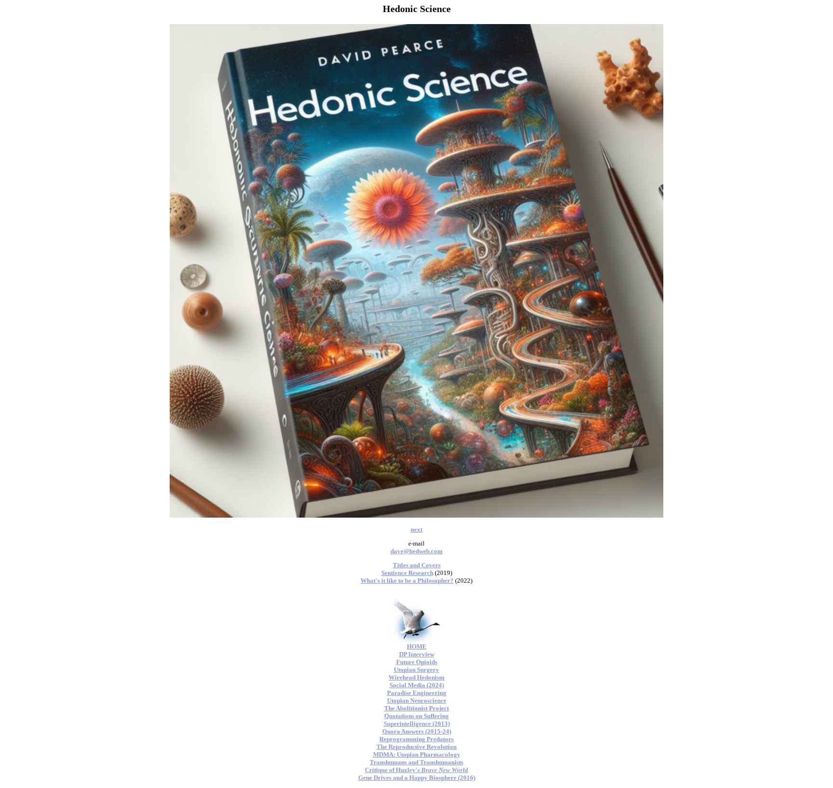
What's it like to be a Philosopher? (407, 580)
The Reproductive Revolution (416, 746)
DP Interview (416, 654)
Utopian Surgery (416, 669)
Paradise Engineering (416, 692)
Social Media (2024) (417, 685)
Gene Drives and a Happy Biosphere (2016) (416, 777)
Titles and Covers (417, 565)
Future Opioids (416, 662)
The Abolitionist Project (416, 708)
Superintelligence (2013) (417, 723)
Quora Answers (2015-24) (416, 731)
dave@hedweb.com (416, 551)
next (416, 529)
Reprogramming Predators (416, 739)
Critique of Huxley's (416, 770)
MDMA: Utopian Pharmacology (416, 754)
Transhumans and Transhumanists (416, 762)
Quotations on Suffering (416, 716)
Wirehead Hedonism (416, 677)
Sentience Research (407, 572)
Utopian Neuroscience (416, 700)
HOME (417, 646)
